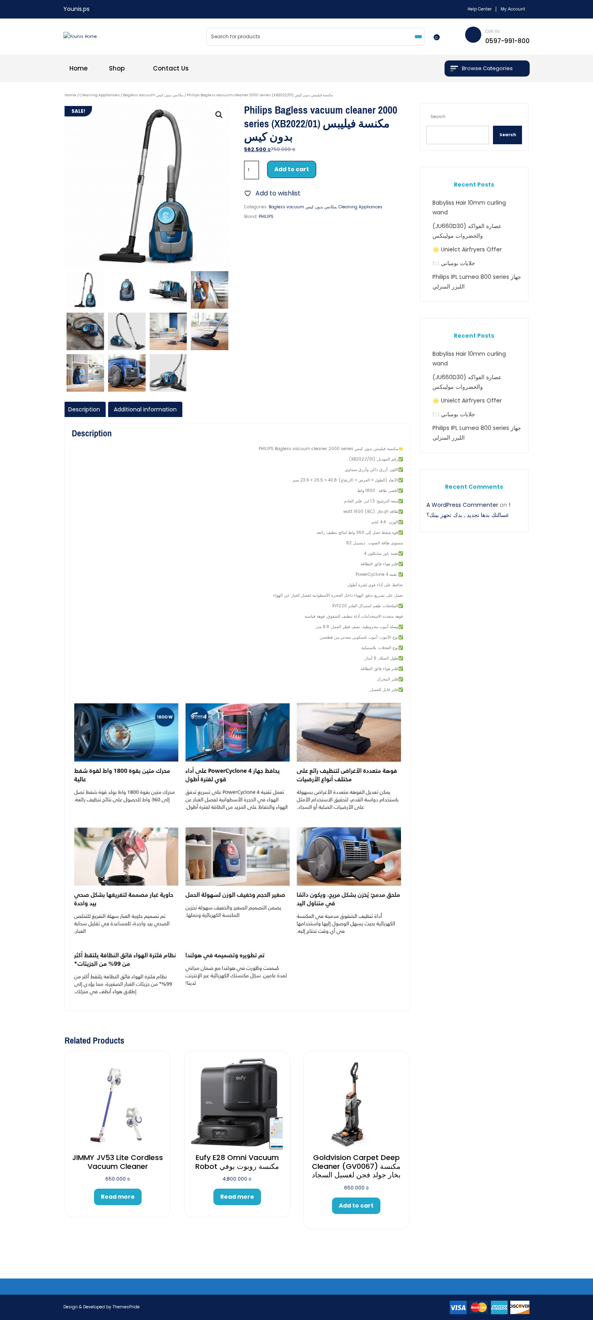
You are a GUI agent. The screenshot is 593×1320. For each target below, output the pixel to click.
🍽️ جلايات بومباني (453, 263)
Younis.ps (76, 9)
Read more (118, 1197)
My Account (513, 9)
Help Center (480, 9)
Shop (117, 68)
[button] (219, 115)
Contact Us (171, 68)
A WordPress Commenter (462, 505)
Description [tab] (84, 409)
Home (78, 68)
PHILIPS (266, 217)
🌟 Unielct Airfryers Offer (467, 249)
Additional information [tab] (145, 409)
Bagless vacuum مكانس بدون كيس (153, 95)
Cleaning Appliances (99, 95)
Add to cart (291, 169)
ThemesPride (125, 1307)
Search (437, 117)
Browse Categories (487, 68)
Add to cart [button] (356, 1206)
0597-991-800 (507, 41)
